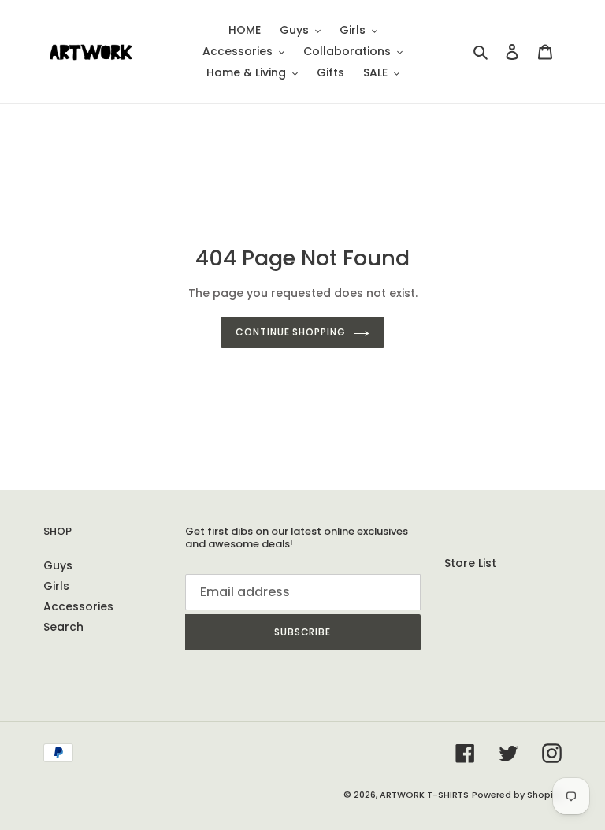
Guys (57, 565)
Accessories (78, 606)
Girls (56, 586)
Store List (470, 563)
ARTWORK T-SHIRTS (424, 794)
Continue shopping (291, 332)
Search (63, 627)
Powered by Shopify (517, 794)
